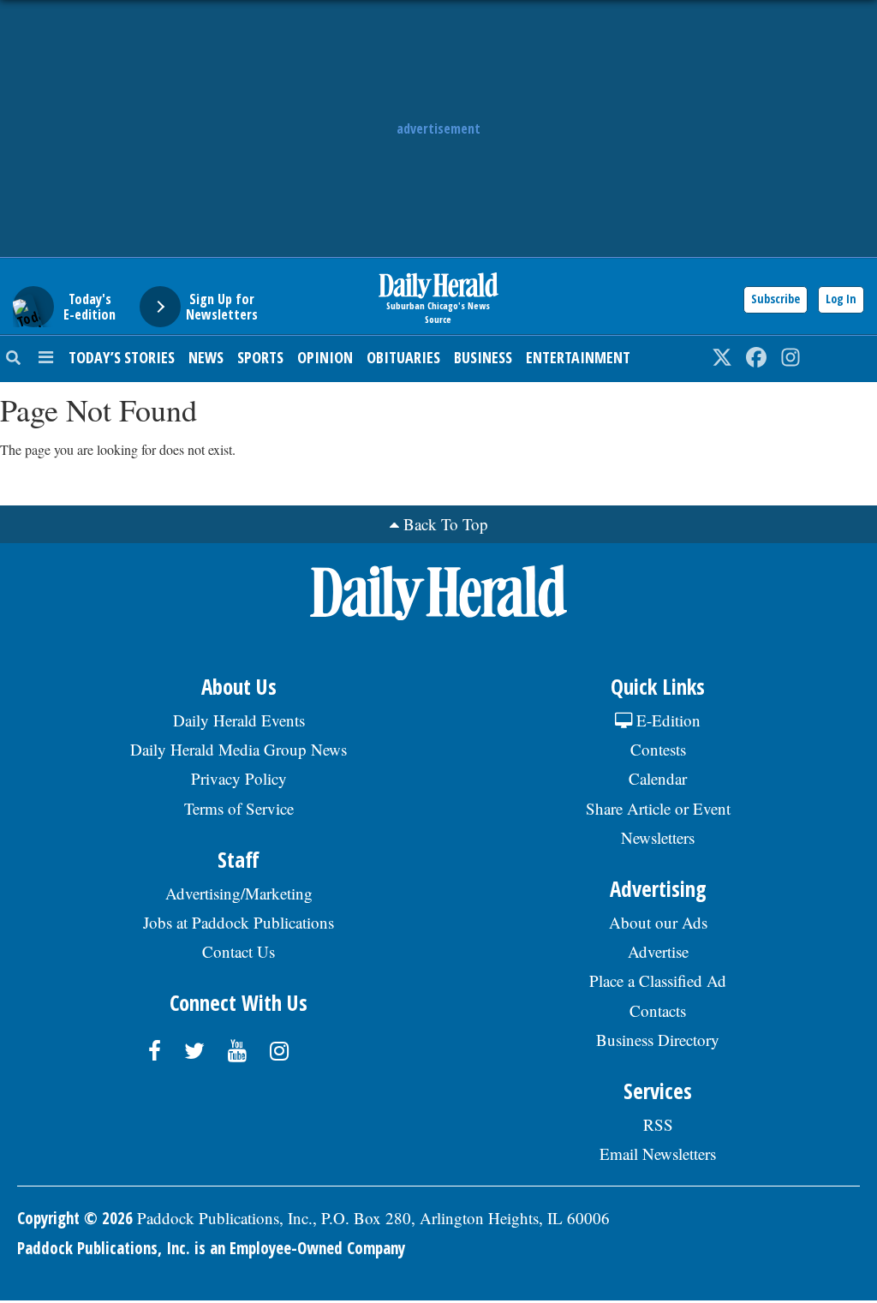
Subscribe (775, 298)
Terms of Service (239, 808)
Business (483, 357)
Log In (841, 298)
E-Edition (666, 720)
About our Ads (658, 922)
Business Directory (657, 1039)
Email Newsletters (658, 1153)
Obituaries (403, 357)
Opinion (325, 357)
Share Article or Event (658, 808)
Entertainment (578, 357)
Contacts (657, 1010)
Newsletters (658, 837)
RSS (658, 1124)
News (206, 357)
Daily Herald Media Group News (238, 749)
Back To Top (445, 524)
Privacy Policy (239, 778)
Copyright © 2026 (75, 1218)
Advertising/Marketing (239, 893)
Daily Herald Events (239, 720)
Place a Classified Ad (657, 980)
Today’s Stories (122, 357)
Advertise (658, 951)
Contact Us (238, 951)
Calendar (658, 778)
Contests (658, 749)
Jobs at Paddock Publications (238, 922)
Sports (260, 357)
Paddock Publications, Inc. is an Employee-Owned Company (211, 1248)
